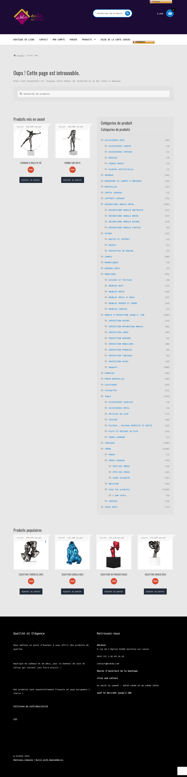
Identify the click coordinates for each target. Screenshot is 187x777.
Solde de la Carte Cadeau (115, 39)
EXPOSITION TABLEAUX (120, 355)
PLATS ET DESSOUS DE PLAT (123, 431)
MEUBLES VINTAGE (118, 309)
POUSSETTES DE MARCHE (121, 250)
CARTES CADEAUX (113, 192)
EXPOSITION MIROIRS (120, 338)
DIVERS (108, 233)
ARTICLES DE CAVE (118, 414)
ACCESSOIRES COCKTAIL (121, 402)
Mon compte (59, 39)
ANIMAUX (109, 175)
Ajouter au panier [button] (30, 180)
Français (140, 42)
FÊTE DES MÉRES (121, 466)
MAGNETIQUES (111, 262)
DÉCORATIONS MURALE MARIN (123, 216)
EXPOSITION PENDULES (120, 349)
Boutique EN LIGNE (23, 39)
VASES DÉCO (111, 507)
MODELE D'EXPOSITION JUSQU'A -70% (124, 315)
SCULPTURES (111, 384)
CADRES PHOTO (116, 163)
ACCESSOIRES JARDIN (120, 146)
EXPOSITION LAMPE (118, 332)
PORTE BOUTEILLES (114, 378)
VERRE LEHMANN (117, 437)
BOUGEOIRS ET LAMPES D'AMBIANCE (123, 181)
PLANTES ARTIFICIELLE (121, 169)
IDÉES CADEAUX (117, 460)
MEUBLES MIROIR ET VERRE (123, 303)
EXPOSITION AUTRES (119, 320)
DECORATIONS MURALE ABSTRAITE (126, 210)
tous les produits (119, 489)
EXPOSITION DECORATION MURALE (126, 326)
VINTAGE (113, 501)
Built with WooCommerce (49, 760)
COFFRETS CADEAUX (114, 198)
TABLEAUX (110, 443)
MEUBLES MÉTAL (117, 291)
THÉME (108, 448)
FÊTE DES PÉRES (121, 472)
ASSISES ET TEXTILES (120, 280)
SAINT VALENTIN (121, 477)
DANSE (112, 454)
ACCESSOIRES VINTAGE (120, 151)
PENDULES (110, 373)
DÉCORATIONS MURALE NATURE (124, 221)
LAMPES (108, 256)
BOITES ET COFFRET (119, 239)
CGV (15, 719)
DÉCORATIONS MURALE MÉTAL (119, 204)
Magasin (113, 367)
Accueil (21, 55)
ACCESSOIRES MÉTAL (119, 408)
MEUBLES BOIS (116, 285)
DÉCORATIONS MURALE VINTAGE (125, 227)
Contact (43, 39)
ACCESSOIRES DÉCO (114, 140)
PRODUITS (87, 39)
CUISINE (113, 419)
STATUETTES (111, 390)
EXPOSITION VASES (118, 361)
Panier (73, 39)
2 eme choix (119, 495)
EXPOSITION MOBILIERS (121, 344)
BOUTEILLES (111, 186)
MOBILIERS (110, 274)
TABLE (108, 396)
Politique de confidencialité (30, 706)
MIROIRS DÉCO (112, 268)
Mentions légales (23, 760)
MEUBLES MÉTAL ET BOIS (122, 297)
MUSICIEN (114, 483)
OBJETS (112, 245)
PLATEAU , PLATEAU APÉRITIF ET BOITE (130, 425)
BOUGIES (113, 157)
